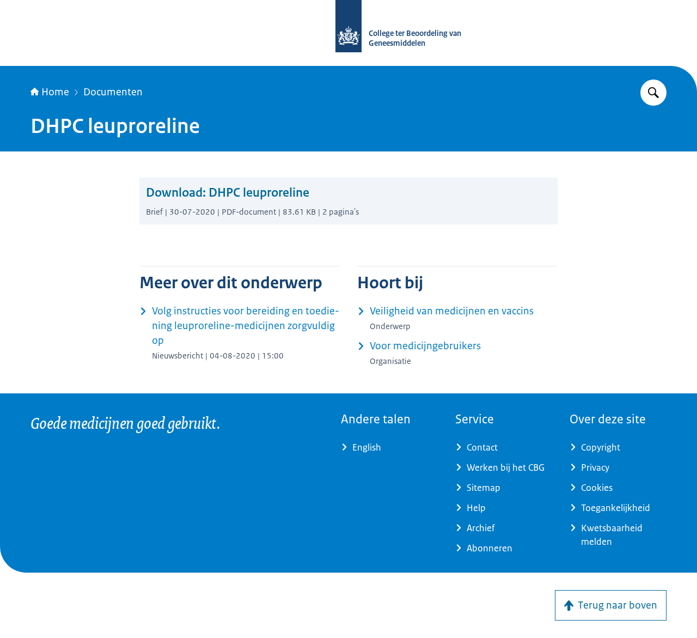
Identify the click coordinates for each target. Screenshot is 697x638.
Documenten (113, 92)
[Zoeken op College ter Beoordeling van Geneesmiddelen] (653, 93)
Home (55, 92)
